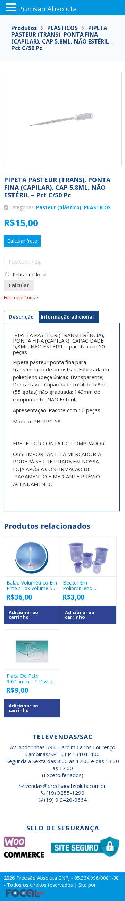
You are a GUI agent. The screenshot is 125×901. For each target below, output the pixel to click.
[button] (12, 7)
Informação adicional (67, 316)
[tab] (21, 317)
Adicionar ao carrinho (23, 614)
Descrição (21, 316)
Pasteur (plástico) (58, 207)
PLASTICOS (97, 207)
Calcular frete (22, 240)
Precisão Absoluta (37, 878)
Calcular (19, 285)
